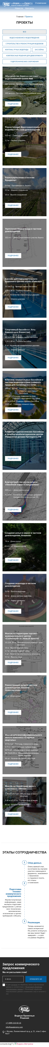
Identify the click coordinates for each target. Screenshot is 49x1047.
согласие (14, 985)
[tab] (24, 32)
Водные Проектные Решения (25, 1017)
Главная (19, 16)
